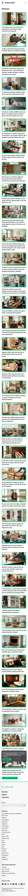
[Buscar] (24, 805)
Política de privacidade (8, 873)
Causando (4, 822)
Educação (4, 830)
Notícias (4, 849)
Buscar (4, 802)
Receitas (5, 792)
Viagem (4, 857)
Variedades (5, 855)
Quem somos (5, 871)
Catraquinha (5, 820)
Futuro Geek (5, 836)
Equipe (4, 875)
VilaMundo (5, 859)
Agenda (4, 794)
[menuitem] (14, 792)
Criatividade (5, 826)
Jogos (3, 844)
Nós (3, 847)
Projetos (4, 851)
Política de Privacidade (11, 754)
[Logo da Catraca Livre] (8, 2)
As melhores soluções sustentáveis (12, 813)
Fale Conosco (6, 869)
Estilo (3, 834)
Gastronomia (5, 838)
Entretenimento (6, 832)
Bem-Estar (5, 815)
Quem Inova (5, 853)
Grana (3, 842)
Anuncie (4, 867)
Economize (5, 828)
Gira (3, 840)
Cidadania (4, 824)
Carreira (4, 817)
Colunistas (5, 797)
